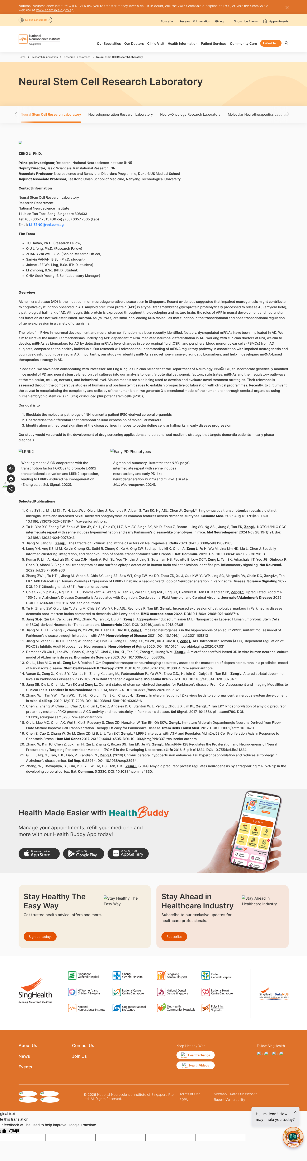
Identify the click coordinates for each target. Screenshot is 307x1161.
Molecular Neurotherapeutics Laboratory (260, 114)
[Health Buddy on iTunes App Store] (39, 853)
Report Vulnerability (229, 1099)
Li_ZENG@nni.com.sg (46, 224)
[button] (22, 114)
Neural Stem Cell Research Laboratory (51, 114)
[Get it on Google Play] (83, 853)
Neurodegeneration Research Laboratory (120, 114)
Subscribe (174, 937)
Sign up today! (40, 937)
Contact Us (83, 1045)
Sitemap (220, 1094)
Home (22, 57)
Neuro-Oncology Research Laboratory (190, 114)
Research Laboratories (77, 57)
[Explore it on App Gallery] (128, 853)
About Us (28, 1045)
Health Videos (199, 1065)
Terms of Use (189, 1094)
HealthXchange (199, 1055)
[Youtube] (282, 1054)
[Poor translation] (14, 1131)
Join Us (79, 1056)
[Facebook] (260, 1054)
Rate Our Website (244, 1094)
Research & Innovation (45, 57)
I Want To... (271, 43)
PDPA (183, 1099)
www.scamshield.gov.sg (55, 10)
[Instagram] (267, 1054)
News (24, 1056)
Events (25, 1066)
